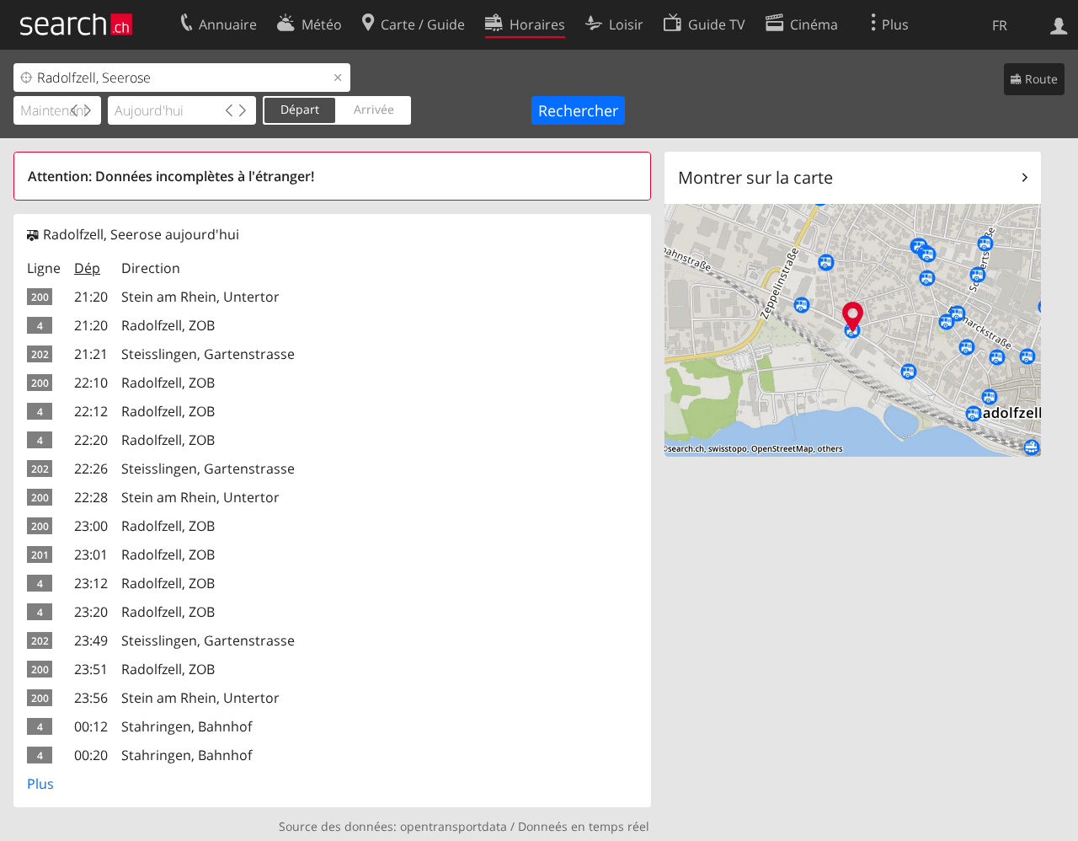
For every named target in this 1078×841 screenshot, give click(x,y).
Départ (299, 109)
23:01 (91, 554)
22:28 (91, 497)
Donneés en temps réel (583, 826)
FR (999, 25)
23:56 (91, 697)
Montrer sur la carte (755, 177)
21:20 (91, 296)
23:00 (91, 526)
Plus (40, 783)
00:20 (91, 755)
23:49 (91, 640)
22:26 (91, 468)
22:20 (91, 440)
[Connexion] (1059, 24)
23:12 (91, 583)
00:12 (91, 726)
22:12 (91, 411)
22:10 (91, 382)
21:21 (91, 354)
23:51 (91, 669)
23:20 (91, 612)
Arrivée (374, 109)
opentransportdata (453, 826)
